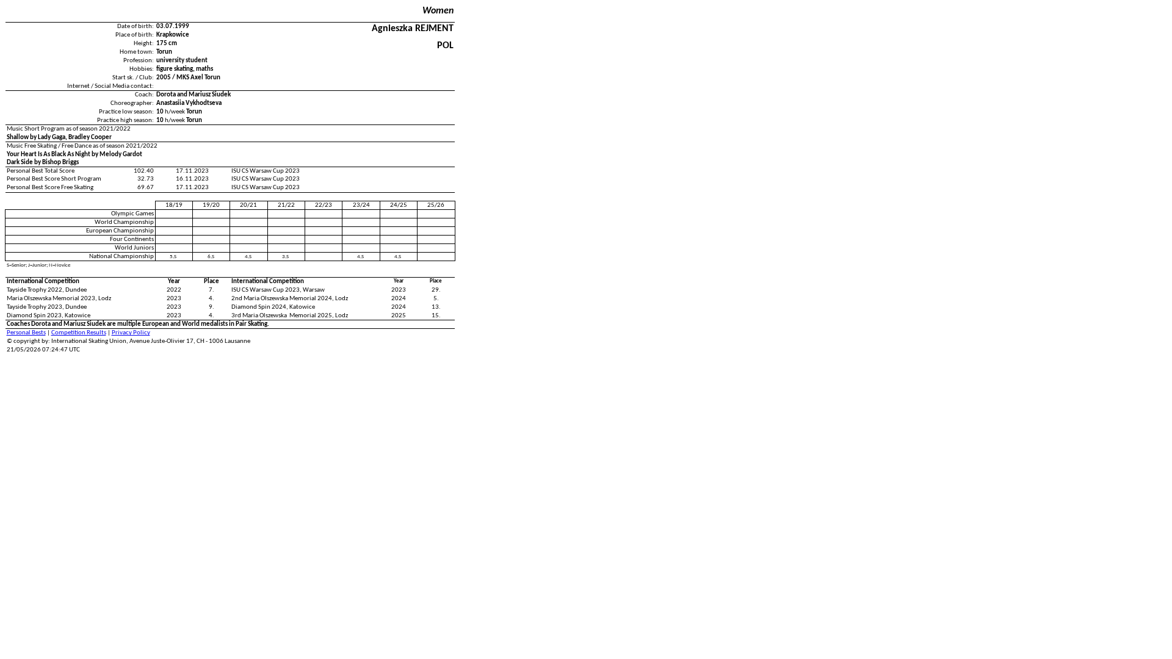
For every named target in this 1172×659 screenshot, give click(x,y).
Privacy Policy (131, 333)
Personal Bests (26, 333)
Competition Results (78, 333)
